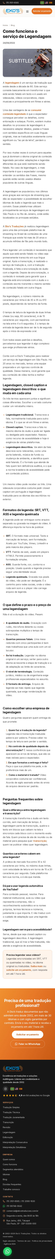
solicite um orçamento (18, 969)
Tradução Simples (11, 1107)
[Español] (50, 3)
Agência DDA (10, 1244)
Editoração (8, 1137)
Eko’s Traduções (14, 226)
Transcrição (8, 1122)
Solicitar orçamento (42, 11)
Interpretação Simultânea (14, 1147)
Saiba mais (37, 966)
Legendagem (9, 1132)
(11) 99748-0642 (14, 1206)
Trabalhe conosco (11, 1189)
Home (5, 25)
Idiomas (6, 1174)
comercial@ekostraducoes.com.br (22, 1211)
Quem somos (9, 1159)
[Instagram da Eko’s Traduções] (5, 1089)
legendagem (12, 82)
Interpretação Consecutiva (15, 1142)
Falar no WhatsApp (29, 1044)
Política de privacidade (42, 1241)
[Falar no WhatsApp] (7, 1251)
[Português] (42, 3)
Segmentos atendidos (13, 1169)
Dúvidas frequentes (12, 1184)
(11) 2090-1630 (28, 1201)
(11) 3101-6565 (12, 3)
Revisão (6, 1127)
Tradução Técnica (11, 1112)
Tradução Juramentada (14, 1117)
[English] (46, 3)
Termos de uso (23, 1241)
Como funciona (10, 1164)
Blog (13, 25)
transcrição (39, 840)
